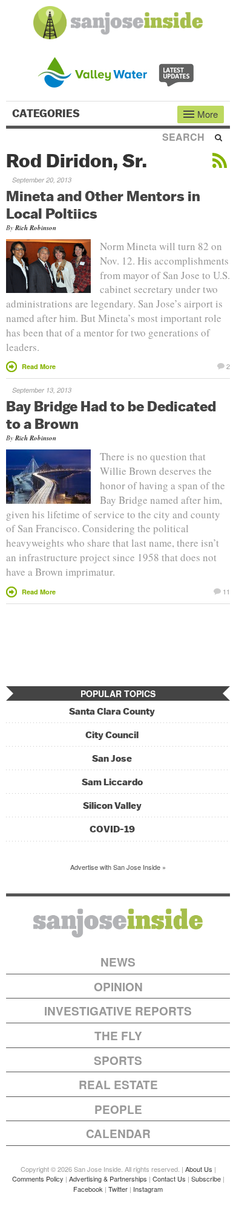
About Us (198, 1169)
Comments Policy (38, 1178)
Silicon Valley (112, 805)
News (118, 962)
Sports (118, 1060)
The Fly (118, 1036)
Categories (47, 113)
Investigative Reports (118, 1011)
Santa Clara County (112, 711)
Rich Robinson (35, 228)
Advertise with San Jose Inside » (118, 867)
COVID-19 (112, 829)
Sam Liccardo (112, 782)
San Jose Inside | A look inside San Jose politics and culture (118, 923)
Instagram (148, 1189)
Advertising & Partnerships (108, 1178)
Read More (39, 366)
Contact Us (169, 1178)
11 (226, 591)
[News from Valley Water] (118, 71)
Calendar (118, 1133)
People (118, 1109)
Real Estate (118, 1084)
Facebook (88, 1189)
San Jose (112, 758)
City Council (112, 735)
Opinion (118, 987)
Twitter (118, 1189)
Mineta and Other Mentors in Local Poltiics (103, 204)
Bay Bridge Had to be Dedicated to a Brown (111, 415)
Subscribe (206, 1178)
